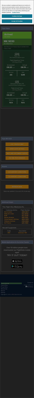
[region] (17, 12)
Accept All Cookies (17, 21)
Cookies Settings (17, 16)
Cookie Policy (16, 12)
